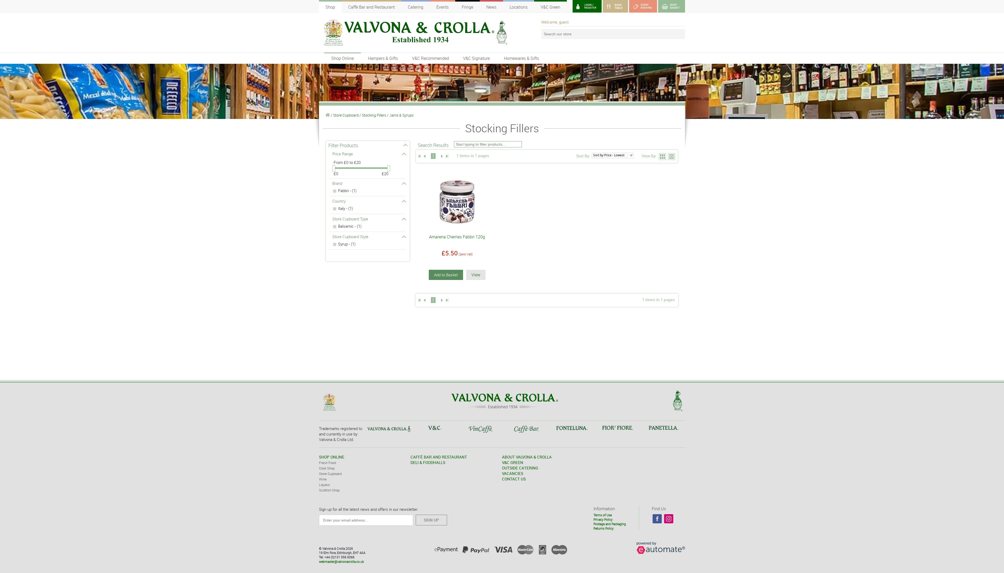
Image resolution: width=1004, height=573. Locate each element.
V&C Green (550, 7)
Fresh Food (327, 462)
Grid (662, 157)
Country (339, 201)
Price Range (342, 153)
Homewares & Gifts (521, 58)
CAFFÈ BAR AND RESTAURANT (438, 457)
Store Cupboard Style (350, 236)
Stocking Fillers (374, 115)
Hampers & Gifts (383, 58)
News (491, 7)
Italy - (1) (345, 208)
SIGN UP (431, 520)
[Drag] (333, 168)
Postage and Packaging (610, 524)
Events (442, 7)
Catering (415, 7)
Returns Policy (604, 528)
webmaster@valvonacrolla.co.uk (341, 561)
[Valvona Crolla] (328, 115)
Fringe (467, 7)
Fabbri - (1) (347, 190)
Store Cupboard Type (350, 218)
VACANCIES (512, 473)
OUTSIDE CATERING (520, 468)
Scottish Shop (329, 490)
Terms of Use (603, 515)
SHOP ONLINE (331, 457)
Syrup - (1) (347, 244)
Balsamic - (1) (350, 226)
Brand (337, 183)
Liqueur (324, 484)
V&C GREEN (512, 462)
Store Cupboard (346, 115)
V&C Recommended (430, 58)
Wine (323, 479)
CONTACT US (514, 479)
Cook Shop (327, 468)
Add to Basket (446, 274)
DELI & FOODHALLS (427, 462)
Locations (519, 7)
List (672, 157)
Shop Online (342, 58)
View (475, 275)
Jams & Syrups (401, 115)
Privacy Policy (603, 519)
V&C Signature (476, 58)
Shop (330, 7)
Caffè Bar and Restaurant (371, 7)
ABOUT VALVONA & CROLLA (527, 457)
